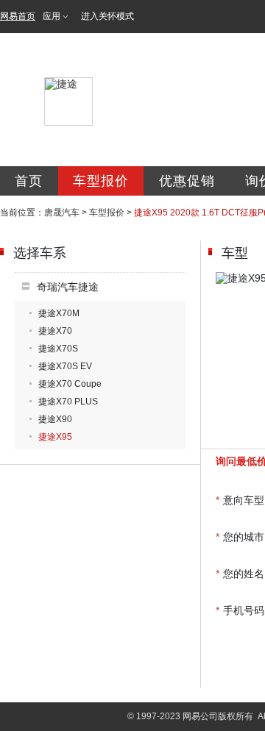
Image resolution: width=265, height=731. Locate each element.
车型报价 (101, 181)
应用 (51, 16)
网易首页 (17, 16)
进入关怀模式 (107, 16)
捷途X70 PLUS (68, 401)
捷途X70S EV (65, 366)
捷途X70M (59, 313)
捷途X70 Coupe (70, 384)
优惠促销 (187, 181)
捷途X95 (55, 437)
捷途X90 (55, 419)
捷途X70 (55, 331)
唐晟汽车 (62, 212)
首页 (29, 181)
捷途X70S (58, 348)
